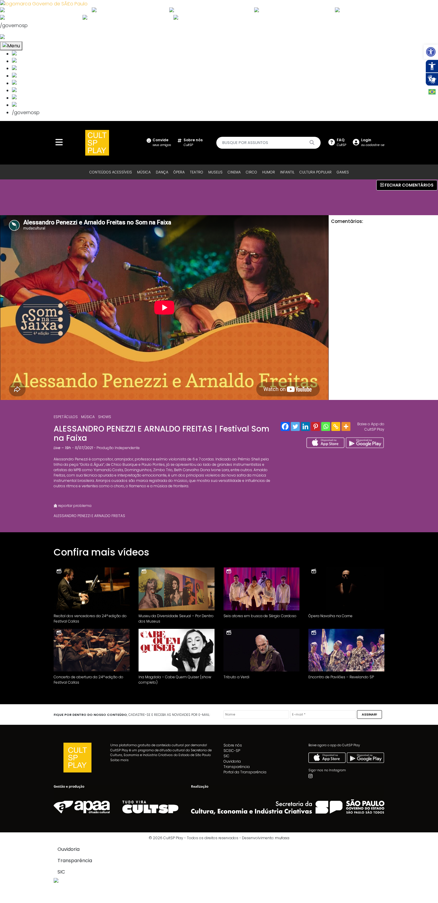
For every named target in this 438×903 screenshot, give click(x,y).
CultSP (193, 142)
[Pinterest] (315, 426)
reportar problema (74, 505)
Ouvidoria (232, 761)
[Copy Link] (335, 426)
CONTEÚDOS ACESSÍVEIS (110, 172)
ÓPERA (179, 172)
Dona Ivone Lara (214, 469)
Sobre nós (232, 745)
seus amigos (162, 142)
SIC (226, 755)
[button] (431, 52)
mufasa (282, 837)
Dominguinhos (138, 469)
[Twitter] (295, 426)
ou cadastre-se (372, 142)
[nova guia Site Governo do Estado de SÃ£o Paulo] (44, 3)
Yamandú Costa (108, 469)
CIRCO (251, 172)
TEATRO (196, 172)
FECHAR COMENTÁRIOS (409, 185)
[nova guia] (25, 37)
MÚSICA (144, 172)
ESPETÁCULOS (66, 416)
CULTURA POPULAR (315, 172)
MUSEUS (215, 172)
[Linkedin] (305, 426)
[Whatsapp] (325, 426)
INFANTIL (287, 172)
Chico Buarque (124, 464)
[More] (345, 426)
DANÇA (162, 172)
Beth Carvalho (186, 469)
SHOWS (104, 416)
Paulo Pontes (153, 464)
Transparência (236, 766)
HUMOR (268, 172)
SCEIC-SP (231, 750)
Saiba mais (119, 760)
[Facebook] (285, 426)
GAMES (343, 172)
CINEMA (234, 172)
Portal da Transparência (244, 772)
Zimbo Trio (163, 469)
